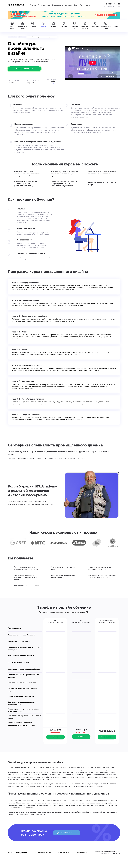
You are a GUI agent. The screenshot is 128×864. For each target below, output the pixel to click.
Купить (55, 737)
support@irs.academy (112, 851)
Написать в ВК (67, 832)
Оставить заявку (106, 737)
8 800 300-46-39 (114, 854)
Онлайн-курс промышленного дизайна (41, 37)
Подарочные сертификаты (62, 5)
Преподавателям (63, 852)
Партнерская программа (43, 852)
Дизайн (21, 36)
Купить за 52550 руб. (24, 69)
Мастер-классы (82, 852)
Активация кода (44, 5)
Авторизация (85, 5)
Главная (33, 5)
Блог (76, 5)
